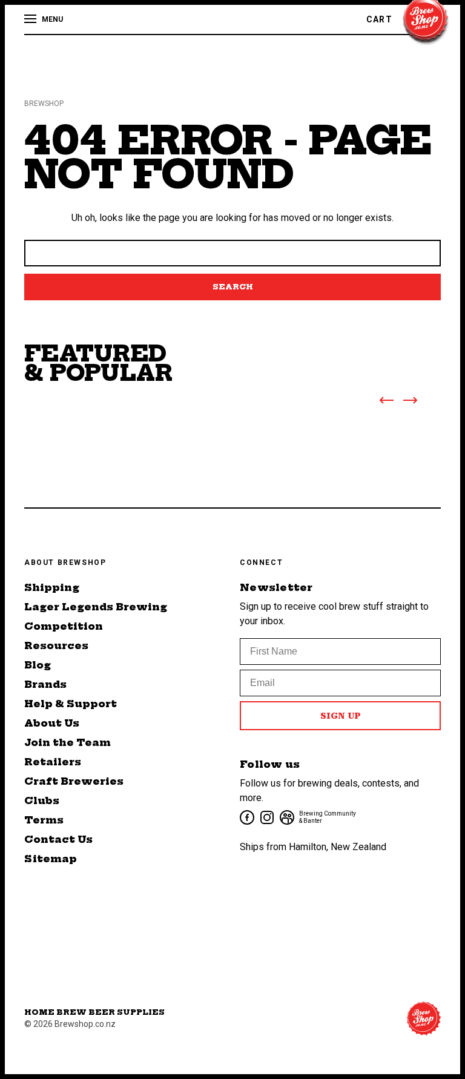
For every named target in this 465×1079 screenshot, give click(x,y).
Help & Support (70, 704)
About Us (51, 723)
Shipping (51, 587)
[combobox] (232, 253)
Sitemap (50, 859)
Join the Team (67, 742)
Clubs (41, 800)
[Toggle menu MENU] (31, 19)
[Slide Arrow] (386, 402)
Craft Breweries (74, 781)
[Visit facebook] (246, 816)
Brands (45, 684)
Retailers (52, 762)
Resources (56, 645)
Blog (37, 665)
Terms (44, 820)
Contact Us (58, 839)
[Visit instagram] (266, 816)
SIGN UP (340, 716)
